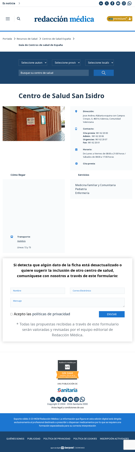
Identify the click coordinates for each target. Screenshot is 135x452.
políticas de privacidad (51, 313)
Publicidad (33, 438)
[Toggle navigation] (8, 19)
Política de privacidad (56, 438)
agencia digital (56, 448)
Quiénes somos (15, 438)
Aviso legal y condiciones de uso (67, 407)
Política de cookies (85, 438)
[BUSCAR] (104, 73)
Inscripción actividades (114, 438)
